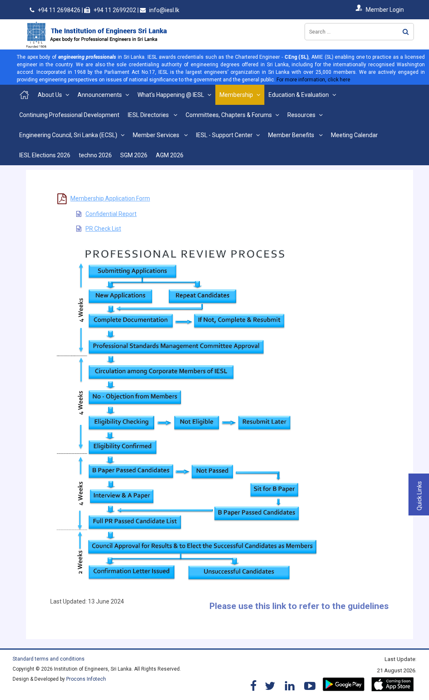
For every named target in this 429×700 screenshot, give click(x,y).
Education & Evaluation (299, 94)
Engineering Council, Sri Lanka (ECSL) (68, 135)
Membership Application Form (110, 198)
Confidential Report (111, 214)
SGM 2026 (133, 155)
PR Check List (103, 228)
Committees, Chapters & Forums (229, 115)
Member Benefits (291, 135)
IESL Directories (149, 115)
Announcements (100, 94)
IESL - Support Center (224, 135)
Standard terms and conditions (49, 659)
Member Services (157, 135)
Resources (301, 115)
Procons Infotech (86, 679)
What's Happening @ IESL (170, 94)
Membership (236, 94)
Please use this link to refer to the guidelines (299, 606)
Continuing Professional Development (69, 115)
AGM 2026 (169, 155)
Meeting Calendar (354, 135)
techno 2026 (95, 155)
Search (406, 31)
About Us (50, 94)
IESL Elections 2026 (44, 155)
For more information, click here (313, 80)
